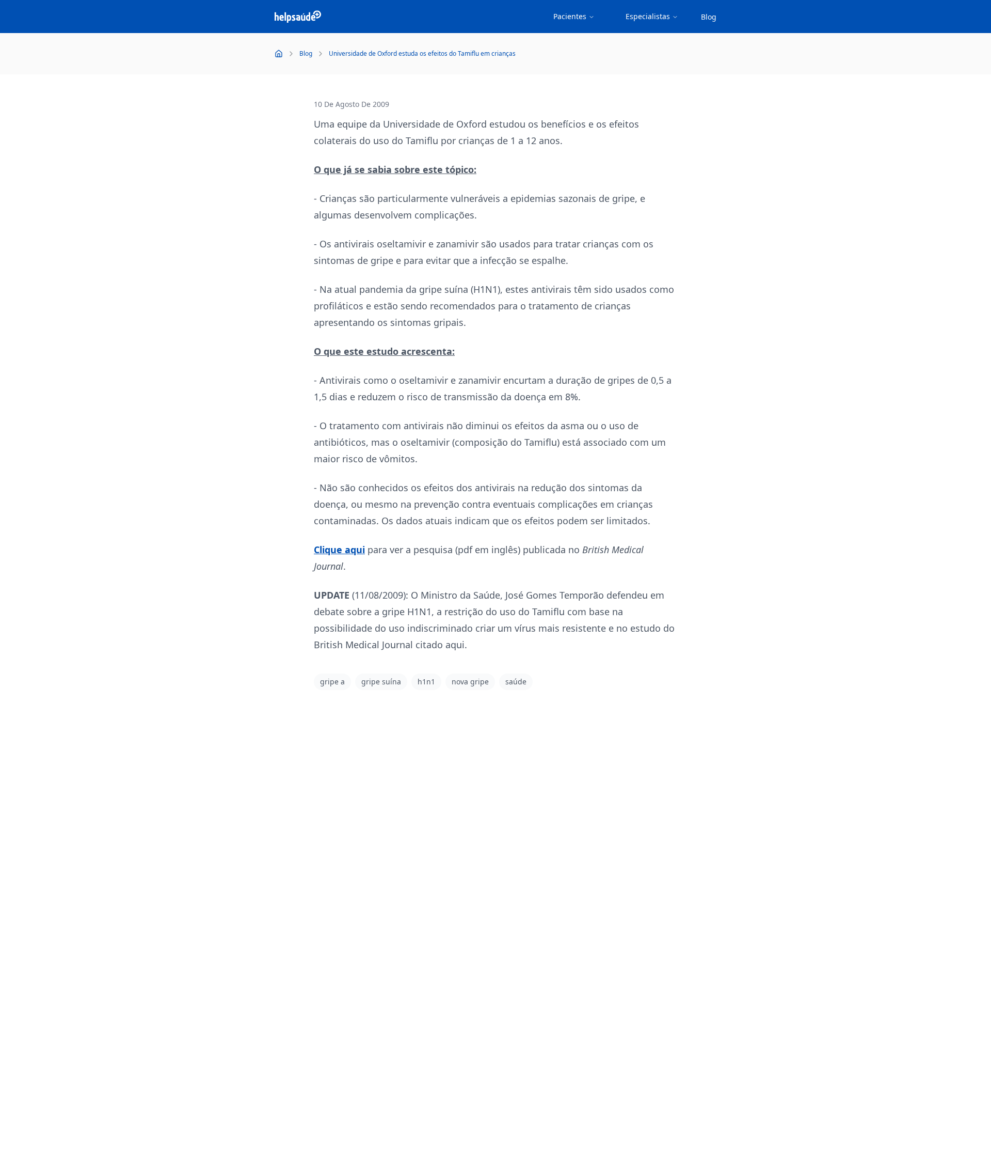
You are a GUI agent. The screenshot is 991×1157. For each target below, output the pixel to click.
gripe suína (381, 681)
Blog (708, 17)
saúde (515, 681)
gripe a (332, 681)
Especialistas (648, 16)
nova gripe (470, 681)
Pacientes (569, 16)
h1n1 (426, 681)
